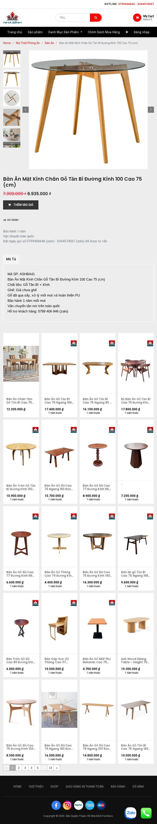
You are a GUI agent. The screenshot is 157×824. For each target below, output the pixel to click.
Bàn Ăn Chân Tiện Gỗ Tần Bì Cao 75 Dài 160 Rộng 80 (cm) (19, 400)
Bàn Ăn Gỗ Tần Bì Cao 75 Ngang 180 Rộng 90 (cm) (58, 400)
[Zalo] (130, 813)
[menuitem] (14, 32)
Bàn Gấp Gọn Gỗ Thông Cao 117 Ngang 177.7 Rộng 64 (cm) (58, 660)
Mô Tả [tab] (11, 259)
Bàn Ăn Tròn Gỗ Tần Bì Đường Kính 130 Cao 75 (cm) (21, 487)
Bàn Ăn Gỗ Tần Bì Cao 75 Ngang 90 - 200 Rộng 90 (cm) (97, 400)
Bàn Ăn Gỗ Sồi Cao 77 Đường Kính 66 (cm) (96, 487)
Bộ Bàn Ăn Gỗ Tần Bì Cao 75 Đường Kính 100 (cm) (135, 400)
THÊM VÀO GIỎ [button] (22, 204)
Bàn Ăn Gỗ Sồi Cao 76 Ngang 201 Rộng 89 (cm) (97, 747)
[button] (127, 32)
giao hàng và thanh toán (84, 786)
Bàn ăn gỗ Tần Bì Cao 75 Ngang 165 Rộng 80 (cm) (134, 573)
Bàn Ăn (49, 43)
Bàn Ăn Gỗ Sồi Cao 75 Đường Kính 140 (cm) (96, 573)
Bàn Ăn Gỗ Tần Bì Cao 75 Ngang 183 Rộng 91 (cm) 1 (134, 747)
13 (50, 767)
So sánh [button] (12, 219)
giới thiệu (36, 786)
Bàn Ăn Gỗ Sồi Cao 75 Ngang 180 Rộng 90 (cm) (59, 747)
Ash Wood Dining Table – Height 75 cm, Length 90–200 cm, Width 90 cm (135, 660)
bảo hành (118, 786)
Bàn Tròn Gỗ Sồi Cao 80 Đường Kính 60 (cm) (20, 660)
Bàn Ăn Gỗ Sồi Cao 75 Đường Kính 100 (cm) (20, 747)
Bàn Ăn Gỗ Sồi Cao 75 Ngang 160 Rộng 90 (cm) (59, 487)
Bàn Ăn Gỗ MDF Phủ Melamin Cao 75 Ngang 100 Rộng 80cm (97, 660)
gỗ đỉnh (138, 786)
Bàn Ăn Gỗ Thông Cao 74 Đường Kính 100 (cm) (59, 573)
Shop (54, 786)
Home (7, 43)
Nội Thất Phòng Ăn (28, 43)
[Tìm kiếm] (96, 18)
